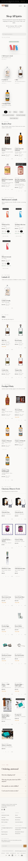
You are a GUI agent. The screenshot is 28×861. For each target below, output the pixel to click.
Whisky (15, 112)
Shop (20, 6)
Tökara (3, 410)
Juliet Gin (4, 340)
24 (8, 231)
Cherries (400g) (19, 539)
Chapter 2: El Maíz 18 (20, 440)
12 (5, 231)
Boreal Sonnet (18, 340)
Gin (10, 112)
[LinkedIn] (4, 809)
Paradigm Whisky (5, 819)
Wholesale (23, 853)
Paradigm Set (18, 715)
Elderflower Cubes (6, 568)
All (5, 112)
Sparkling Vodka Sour (20, 224)
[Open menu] (24, 6)
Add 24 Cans (5, 236)
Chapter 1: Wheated (6, 440)
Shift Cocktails (4, 822)
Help (18, 853)
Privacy (3, 853)
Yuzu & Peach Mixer (19, 597)
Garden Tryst (5, 370)
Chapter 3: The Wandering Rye (5, 471)
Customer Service (19, 822)
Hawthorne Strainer (6, 655)
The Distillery (18, 817)
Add (12, 158)
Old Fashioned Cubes (20, 568)
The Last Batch (18, 410)
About (16, 815)
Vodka (21, 112)
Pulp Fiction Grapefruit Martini (7, 180)
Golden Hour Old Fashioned (19, 149)
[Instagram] (2, 809)
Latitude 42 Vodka (6, 300)
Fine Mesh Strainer (19, 655)
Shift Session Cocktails (8, 115)
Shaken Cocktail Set (6, 745)
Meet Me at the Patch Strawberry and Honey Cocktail (20, 181)
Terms (7, 853)
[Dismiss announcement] (26, 2)
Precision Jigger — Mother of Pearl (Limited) (6, 716)
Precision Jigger (5, 626)
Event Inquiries (4, 831)
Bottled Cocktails (21, 115)
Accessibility (13, 853)
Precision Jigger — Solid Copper (19, 685)
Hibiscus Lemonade (6, 256)
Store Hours (17, 819)
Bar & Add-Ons (14, 118)
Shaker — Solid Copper (5, 685)
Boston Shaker (18, 626)
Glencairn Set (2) (19, 512)
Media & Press (4, 834)
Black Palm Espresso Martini (7, 149)
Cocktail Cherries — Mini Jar (7, 540)
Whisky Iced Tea (6, 224)
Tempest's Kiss (18, 370)
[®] (5, 6)
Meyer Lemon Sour (6, 597)
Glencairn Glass (5, 512)
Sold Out (5, 449)
